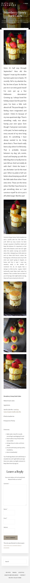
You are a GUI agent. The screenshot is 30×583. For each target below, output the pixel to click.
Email (5, 518)
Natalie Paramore (9, 4)
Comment (6, 483)
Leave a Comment (22, 22)
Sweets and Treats (8, 20)
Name (5, 509)
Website (6, 527)
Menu (26, 3)
